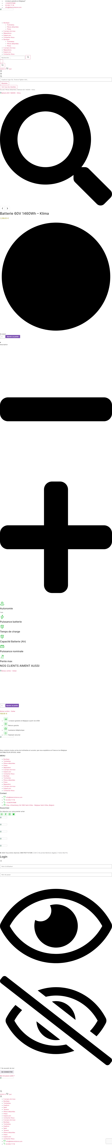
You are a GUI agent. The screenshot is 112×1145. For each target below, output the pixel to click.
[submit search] (28, 57)
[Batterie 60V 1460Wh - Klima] (10, 93)
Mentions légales (50, 853)
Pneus (9, 29)
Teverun (6, 1109)
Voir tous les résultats (8, 87)
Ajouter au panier (13, 336)
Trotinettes (10, 25)
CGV (35, 853)
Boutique (6, 23)
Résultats (4, 83)
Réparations (7, 33)
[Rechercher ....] (1, 61)
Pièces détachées (13, 27)
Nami (5, 1107)
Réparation (7, 767)
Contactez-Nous (9, 37)
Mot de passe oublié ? (7, 1076)
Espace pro (7, 35)
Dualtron (6, 1105)
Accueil (2, 89)
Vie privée (41, 853)
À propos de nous (9, 31)
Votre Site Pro (63, 853)
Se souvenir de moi (7, 1068)
